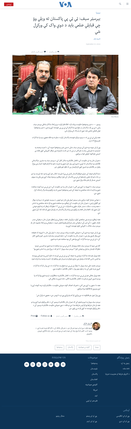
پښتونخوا (94, 363)
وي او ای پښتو (91, 416)
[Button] (54, 51)
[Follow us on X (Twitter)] (56, 364)
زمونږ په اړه (125, 363)
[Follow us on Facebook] (63, 364)
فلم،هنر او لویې (91, 401)
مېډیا (98, 13)
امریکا (95, 390)
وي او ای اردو (92, 421)
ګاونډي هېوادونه (91, 385)
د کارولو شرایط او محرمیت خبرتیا (117, 374)
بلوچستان (93, 369)
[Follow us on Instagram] (44, 364)
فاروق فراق (97, 39)
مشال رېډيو (60, 416)
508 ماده (126, 369)
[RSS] (38, 364)
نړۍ (96, 396)
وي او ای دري (124, 421)
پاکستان (94, 374)
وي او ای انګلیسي (122, 416)
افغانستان (93, 379)
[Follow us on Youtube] (50, 364)
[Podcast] (32, 364)
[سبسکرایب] (26, 364)
